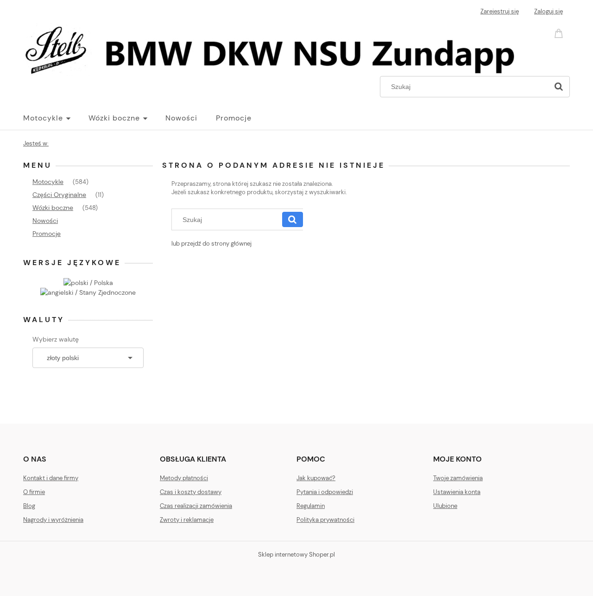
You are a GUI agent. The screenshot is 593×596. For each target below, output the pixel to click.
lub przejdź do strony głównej (211, 243)
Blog (29, 506)
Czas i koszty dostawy (190, 492)
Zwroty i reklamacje (187, 520)
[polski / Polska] (88, 282)
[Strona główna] (276, 48)
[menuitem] (55, 118)
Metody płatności (184, 478)
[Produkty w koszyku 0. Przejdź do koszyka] (560, 33)
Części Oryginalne (59, 194)
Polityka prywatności (325, 520)
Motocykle (47, 182)
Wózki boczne (52, 207)
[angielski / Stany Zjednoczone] (88, 292)
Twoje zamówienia (458, 478)
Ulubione (445, 506)
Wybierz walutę (55, 339)
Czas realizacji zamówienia (196, 506)
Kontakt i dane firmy (50, 478)
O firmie (34, 492)
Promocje (46, 233)
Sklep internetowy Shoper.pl (296, 554)
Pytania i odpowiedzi (324, 492)
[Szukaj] (558, 86)
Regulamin (310, 506)
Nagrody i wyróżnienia (53, 520)
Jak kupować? (315, 478)
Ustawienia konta (456, 492)
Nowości (45, 220)
